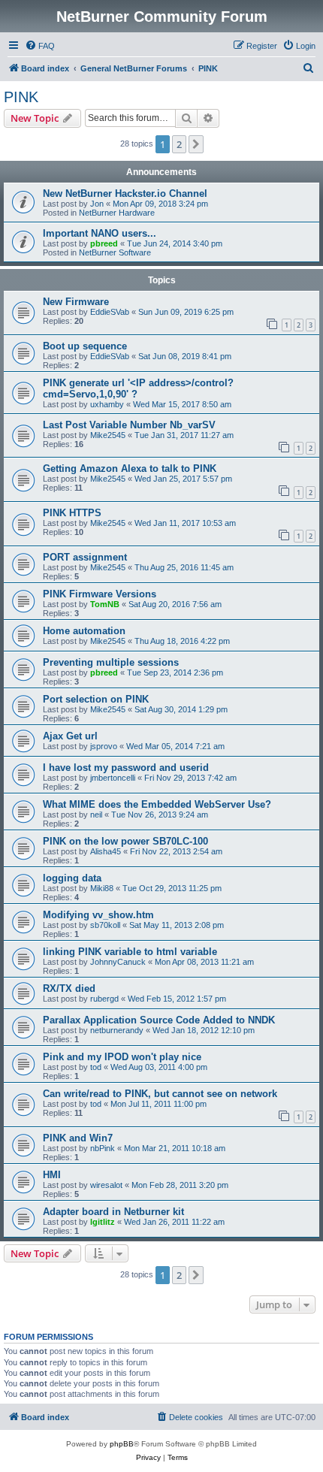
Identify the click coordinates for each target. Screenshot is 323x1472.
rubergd (104, 998)
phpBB (122, 1444)
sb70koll (105, 924)
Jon (97, 203)
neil (96, 814)
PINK (21, 97)
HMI (52, 1174)
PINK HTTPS (72, 512)
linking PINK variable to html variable (130, 951)
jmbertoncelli (112, 777)
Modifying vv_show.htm (98, 914)
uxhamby (107, 404)
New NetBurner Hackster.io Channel (125, 193)
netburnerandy (116, 1030)
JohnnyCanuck (118, 961)
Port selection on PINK (96, 699)
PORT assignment (85, 557)
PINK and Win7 (78, 1138)
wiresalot (106, 1184)
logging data (72, 878)
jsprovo (103, 746)
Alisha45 (105, 851)
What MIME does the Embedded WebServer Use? (157, 804)
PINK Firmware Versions (99, 594)
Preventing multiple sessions (111, 662)
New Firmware (76, 301)
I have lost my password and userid (126, 767)
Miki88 (101, 888)
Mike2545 (107, 435)
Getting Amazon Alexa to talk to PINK (129, 468)
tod (95, 1067)
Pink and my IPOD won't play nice (122, 1056)
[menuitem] (40, 46)
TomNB (104, 604)
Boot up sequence (85, 346)
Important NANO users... (99, 233)
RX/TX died (69, 988)
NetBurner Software (115, 252)
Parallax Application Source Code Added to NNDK (159, 1020)
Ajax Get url (70, 736)
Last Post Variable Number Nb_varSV (129, 425)
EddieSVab (109, 311)
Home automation (84, 630)
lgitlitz (102, 1221)
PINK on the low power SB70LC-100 (125, 841)
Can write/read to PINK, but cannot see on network (160, 1093)
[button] (196, 144)
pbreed (104, 243)
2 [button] (179, 144)
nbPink (102, 1148)
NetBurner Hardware (117, 212)
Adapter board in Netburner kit (113, 1211)
